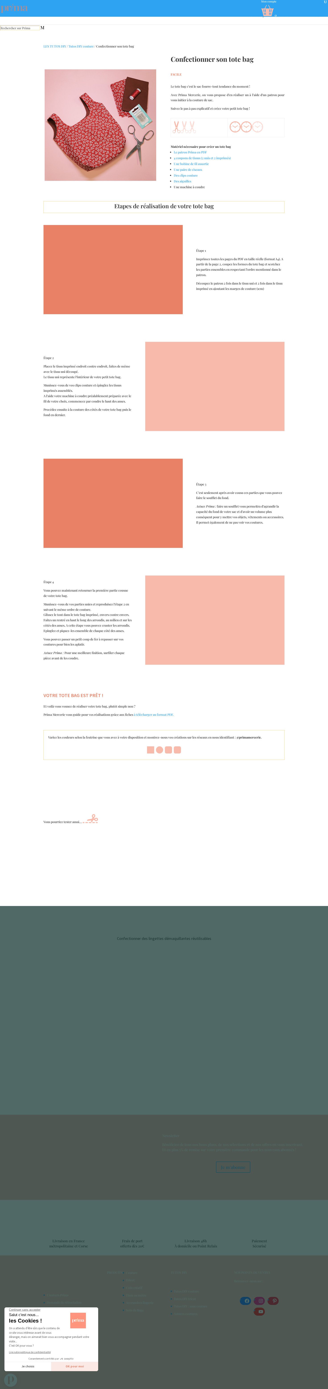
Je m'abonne (233, 1167)
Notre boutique (256, 16)
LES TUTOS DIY (55, 46)
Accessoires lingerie (140, 1302)
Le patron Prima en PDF (190, 152)
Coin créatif (134, 1288)
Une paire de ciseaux (188, 169)
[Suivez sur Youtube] (177, 749)
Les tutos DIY (286, 16)
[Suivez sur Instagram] (168, 749)
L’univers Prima (317, 16)
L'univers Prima (58, 1295)
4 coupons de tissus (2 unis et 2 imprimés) (202, 158)
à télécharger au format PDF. (154, 714)
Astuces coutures (185, 1313)
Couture (131, 1272)
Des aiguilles (182, 181)
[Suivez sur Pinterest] (159, 749)
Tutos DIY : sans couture (190, 1306)
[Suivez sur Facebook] (150, 749)
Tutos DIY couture (81, 46)
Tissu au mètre (136, 1295)
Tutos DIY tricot (185, 1298)
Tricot (130, 1280)
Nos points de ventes (252, 1272)
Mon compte (268, 1)
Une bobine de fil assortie (191, 164)
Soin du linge (135, 1310)
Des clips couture (186, 175)
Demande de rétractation (64, 1302)
